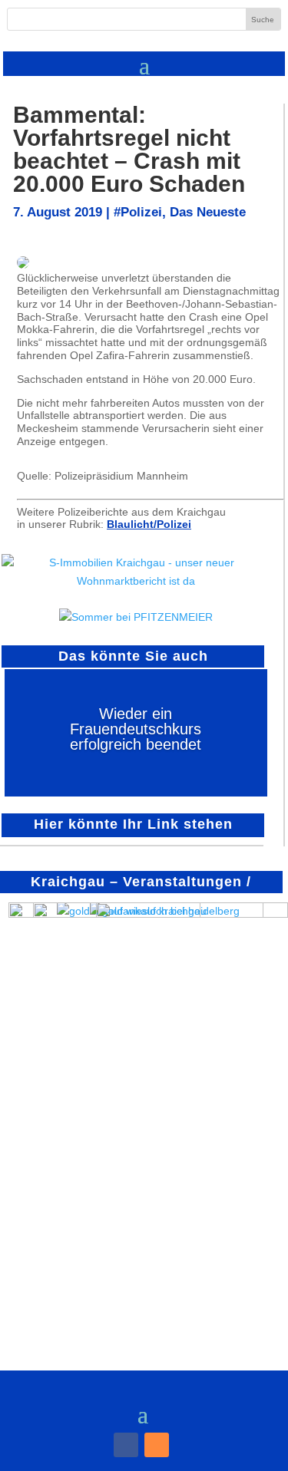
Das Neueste (208, 212)
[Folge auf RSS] (156, 1445)
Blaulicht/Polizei (149, 524)
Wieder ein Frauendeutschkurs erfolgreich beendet (135, 729)
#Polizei (138, 212)
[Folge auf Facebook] (126, 1445)
